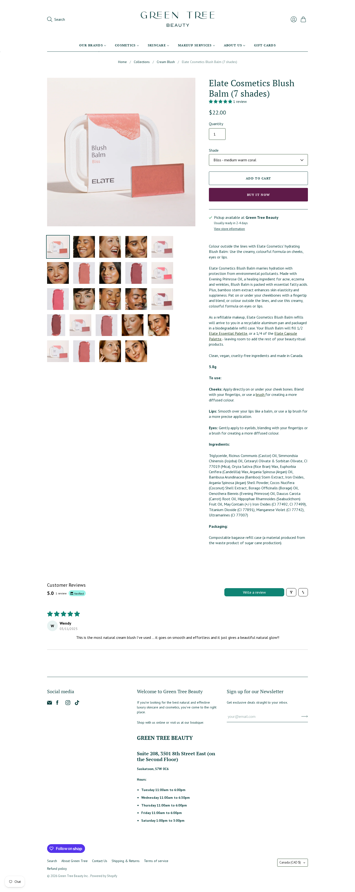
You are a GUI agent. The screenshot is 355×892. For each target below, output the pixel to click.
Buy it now (258, 195)
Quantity (216, 123)
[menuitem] (93, 45)
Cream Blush (166, 62)
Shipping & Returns (126, 861)
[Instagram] (67, 703)
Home (122, 62)
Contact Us (99, 861)
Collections (142, 62)
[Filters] (291, 592)
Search (52, 861)
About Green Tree (74, 861)
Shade (214, 150)
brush (260, 394)
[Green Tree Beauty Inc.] (177, 19)
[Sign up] (304, 716)
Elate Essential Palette (228, 333)
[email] (49, 703)
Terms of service (156, 861)
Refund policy (57, 868)
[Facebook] (57, 703)
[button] (221, 101)
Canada (290, 862)
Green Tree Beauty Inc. (73, 876)
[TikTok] (77, 703)
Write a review (254, 592)
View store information (229, 229)
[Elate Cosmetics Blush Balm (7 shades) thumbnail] (58, 247)
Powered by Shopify (103, 876)
